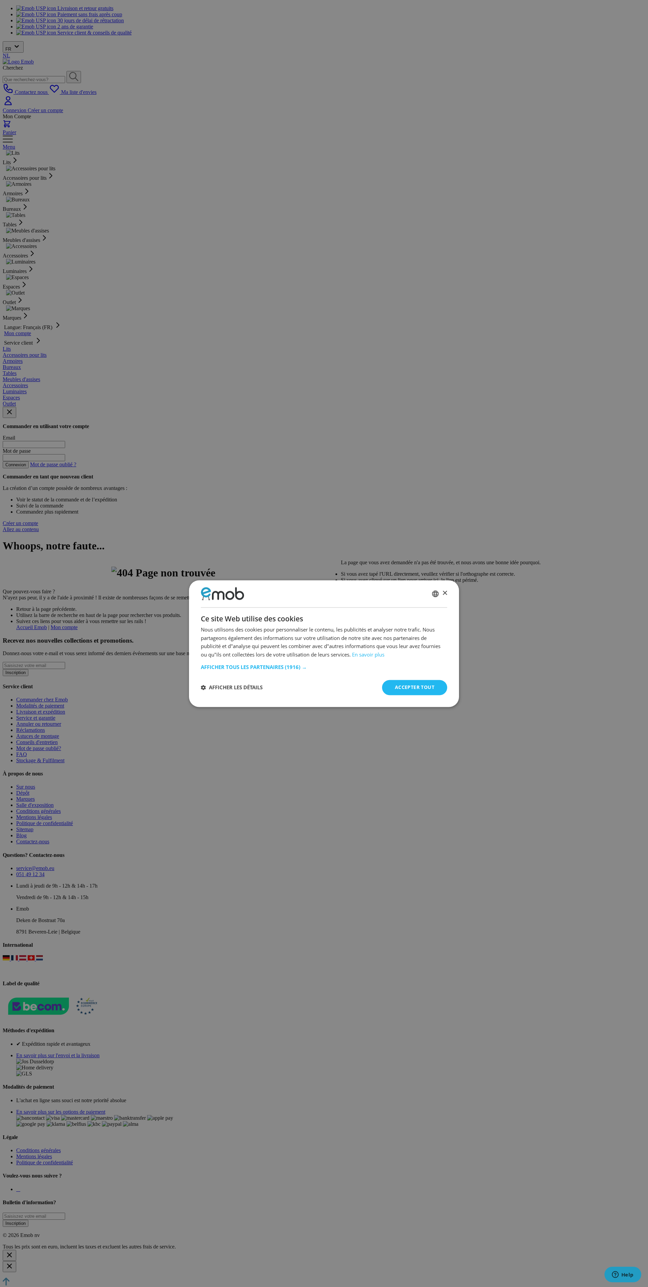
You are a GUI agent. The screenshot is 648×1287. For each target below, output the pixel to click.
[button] (324, 667)
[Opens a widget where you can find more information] (622, 1275)
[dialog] (324, 643)
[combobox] (435, 593)
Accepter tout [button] (414, 687)
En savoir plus (368, 654)
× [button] (444, 593)
